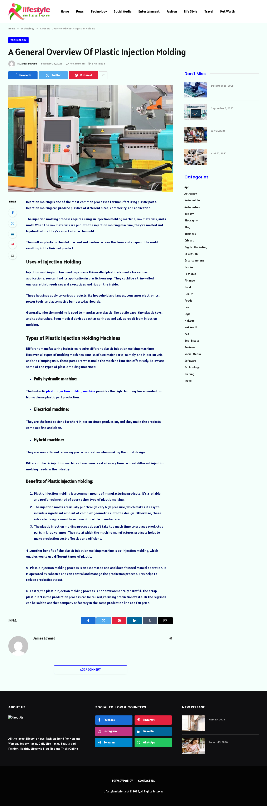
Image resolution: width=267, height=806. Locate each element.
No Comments (77, 63)
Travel (208, 11)
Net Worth (227, 11)
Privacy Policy (122, 781)
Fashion (172, 11)
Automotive (192, 207)
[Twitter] (12, 223)
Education (191, 254)
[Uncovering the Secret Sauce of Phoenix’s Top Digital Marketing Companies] (195, 135)
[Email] (12, 255)
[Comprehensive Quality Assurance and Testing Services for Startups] (195, 112)
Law (186, 307)
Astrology (190, 194)
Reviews (189, 347)
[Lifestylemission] (29, 11)
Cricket (189, 240)
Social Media (122, 11)
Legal (187, 314)
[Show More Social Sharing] (103, 75)
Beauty (189, 214)
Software (190, 361)
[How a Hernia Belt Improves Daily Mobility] (193, 723)
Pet (186, 334)
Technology (99, 11)
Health (188, 294)
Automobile (192, 200)
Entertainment (149, 11)
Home (65, 11)
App (186, 187)
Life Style (190, 11)
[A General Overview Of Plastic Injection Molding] (90, 138)
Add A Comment (90, 669)
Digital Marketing (195, 247)
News (80, 11)
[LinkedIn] (12, 234)
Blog (187, 227)
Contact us (146, 781)
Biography (191, 220)
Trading (189, 374)
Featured (190, 274)
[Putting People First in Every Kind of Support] (195, 157)
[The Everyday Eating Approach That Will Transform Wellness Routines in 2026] (193, 746)
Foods (188, 300)
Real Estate (191, 340)
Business (190, 234)
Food (187, 287)
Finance (189, 280)
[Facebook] (12, 212)
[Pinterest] (12, 244)
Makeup (189, 320)
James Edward (28, 63)
